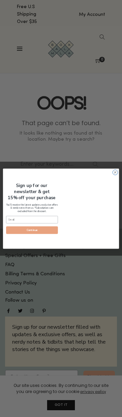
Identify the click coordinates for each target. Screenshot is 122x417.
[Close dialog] (115, 172)
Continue (32, 230)
